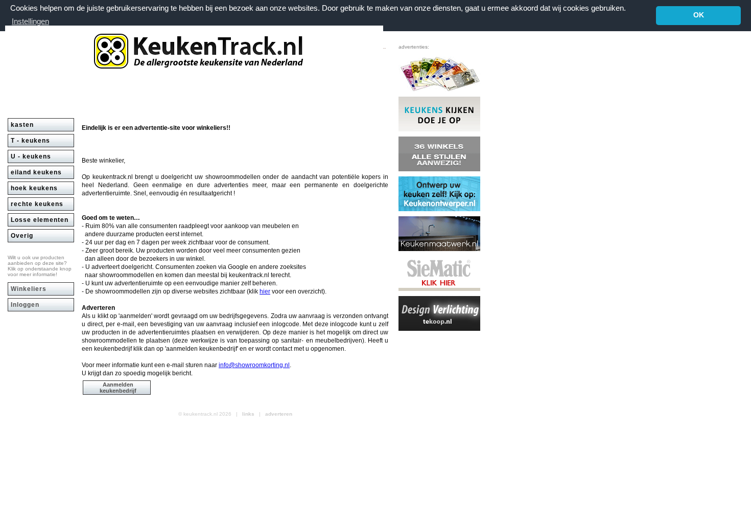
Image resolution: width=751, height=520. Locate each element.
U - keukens (31, 156)
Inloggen (25, 304)
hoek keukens (34, 188)
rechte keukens (37, 204)
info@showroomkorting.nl (254, 365)
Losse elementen (39, 219)
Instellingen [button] (30, 21)
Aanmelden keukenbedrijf (118, 387)
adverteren (278, 414)
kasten (22, 124)
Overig (22, 235)
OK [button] (698, 15)
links (248, 414)
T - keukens (30, 140)
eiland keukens (36, 172)
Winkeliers (28, 288)
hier (265, 291)
